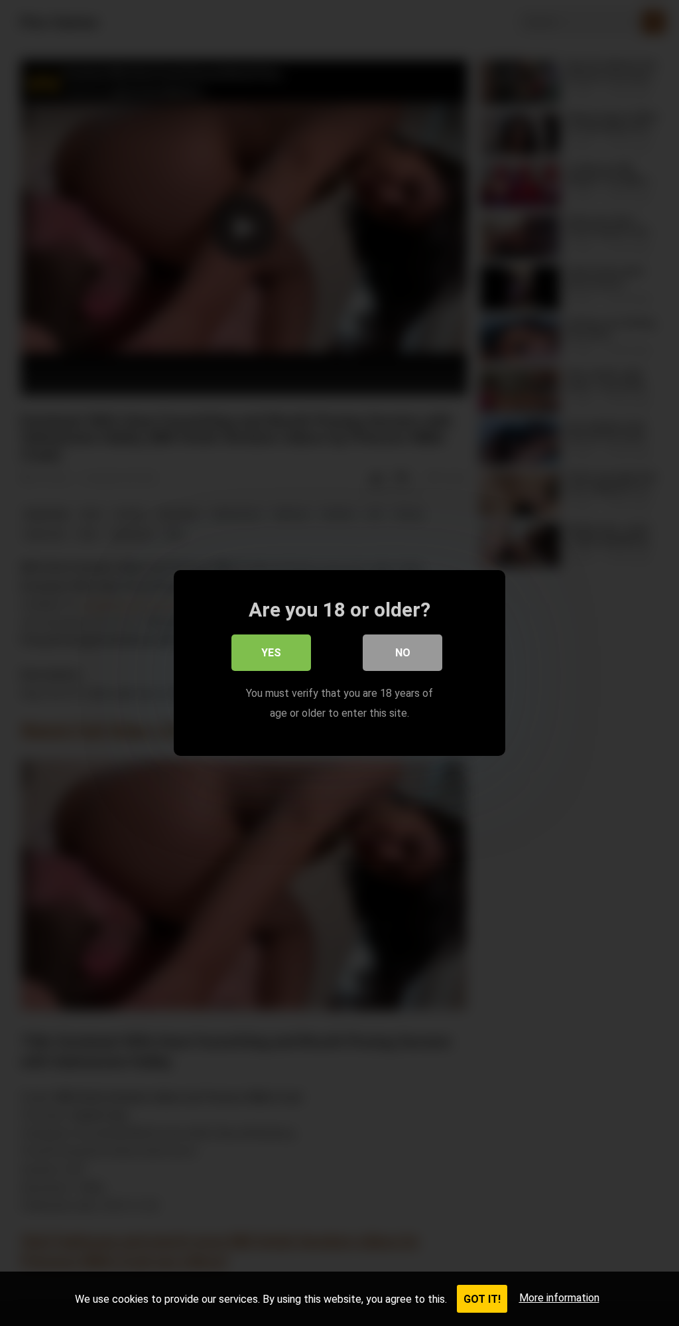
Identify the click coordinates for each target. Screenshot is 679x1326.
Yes (271, 652)
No (402, 652)
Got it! (482, 1299)
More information (559, 1297)
